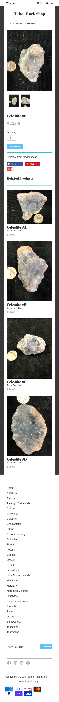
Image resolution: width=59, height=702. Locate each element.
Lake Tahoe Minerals (18, 575)
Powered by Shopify (27, 681)
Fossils (11, 549)
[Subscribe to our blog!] (28, 663)
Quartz (10, 616)
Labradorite (13, 570)
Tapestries (12, 627)
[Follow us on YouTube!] (22, 663)
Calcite (11, 508)
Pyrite (10, 611)
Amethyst (12, 498)
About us (12, 493)
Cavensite (12, 513)
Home (10, 488)
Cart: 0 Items (46, 3)
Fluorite (11, 544)
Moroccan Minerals (17, 591)
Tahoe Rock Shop (29, 13)
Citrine (10, 529)
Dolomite (12, 539)
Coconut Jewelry (16, 534)
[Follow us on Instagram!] (16, 663)
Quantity (11, 132)
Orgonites (12, 596)
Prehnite (11, 606)
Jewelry (11, 560)
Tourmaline (13, 632)
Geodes (11, 554)
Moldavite (12, 585)
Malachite (12, 580)
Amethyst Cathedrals (18, 503)
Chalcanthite (14, 524)
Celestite (12, 518)
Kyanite (11, 565)
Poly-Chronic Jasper (18, 601)
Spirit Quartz (14, 621)
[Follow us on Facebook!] (9, 663)
